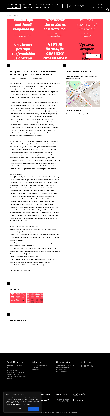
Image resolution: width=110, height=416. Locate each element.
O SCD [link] (50, 7)
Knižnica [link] (41, 4)
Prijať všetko (33, 409)
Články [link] (32, 7)
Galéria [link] (35, 4)
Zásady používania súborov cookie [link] (20, 404)
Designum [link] (48, 4)
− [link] (68, 86)
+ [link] (68, 83)
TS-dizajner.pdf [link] (17, 326)
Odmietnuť (22, 409)
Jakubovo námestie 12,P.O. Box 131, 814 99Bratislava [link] (39, 367)
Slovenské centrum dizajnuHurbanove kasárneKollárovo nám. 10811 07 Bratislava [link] (65, 368)
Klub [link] (30, 4)
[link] (108, 10)
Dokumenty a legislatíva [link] (15, 365)
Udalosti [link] (26, 7)
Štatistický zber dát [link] (14, 381)
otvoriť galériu (93, 56)
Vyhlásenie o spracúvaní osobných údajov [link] (15, 373)
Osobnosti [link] (39, 7)
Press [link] (9, 368)
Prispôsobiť (11, 409)
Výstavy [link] (16, 15)
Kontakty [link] (99, 4)
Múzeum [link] (25, 4)
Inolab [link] (54, 4)
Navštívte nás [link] (12, 370)
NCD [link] (58, 4)
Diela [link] (45, 7)
